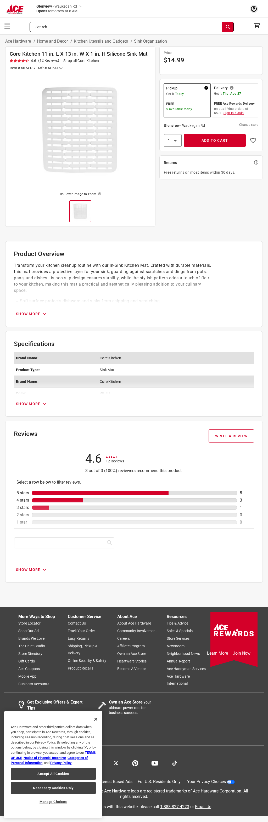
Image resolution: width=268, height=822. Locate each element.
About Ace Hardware (134, 623)
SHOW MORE (28, 314)
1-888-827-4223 (174, 806)
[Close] (96, 719)
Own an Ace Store (131, 654)
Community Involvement (137, 631)
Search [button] (41, 27)
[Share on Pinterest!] (135, 763)
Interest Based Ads (115, 781)
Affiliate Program (131, 646)
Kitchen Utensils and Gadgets (101, 41)
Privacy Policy (61, 763)
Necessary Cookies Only (53, 788)
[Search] (228, 27)
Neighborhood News (183, 654)
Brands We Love (31, 639)
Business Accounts (33, 684)
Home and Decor (53, 41)
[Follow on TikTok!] (174, 763)
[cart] (258, 25)
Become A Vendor (131, 669)
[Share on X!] (116, 763)
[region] (53, 764)
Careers (123, 639)
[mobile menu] (7, 25)
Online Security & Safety (87, 661)
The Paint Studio (31, 646)
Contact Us (77, 623)
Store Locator (29, 623)
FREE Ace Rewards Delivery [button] (234, 103)
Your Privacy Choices (206, 781)
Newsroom (176, 646)
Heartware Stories (132, 661)
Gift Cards (26, 661)
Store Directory (30, 654)
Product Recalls (80, 668)
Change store (248, 125)
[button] (80, 130)
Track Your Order (81, 631)
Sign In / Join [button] (234, 113)
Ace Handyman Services (186, 669)
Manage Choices (53, 802)
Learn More (217, 653)
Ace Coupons (29, 669)
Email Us (203, 806)
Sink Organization (150, 41)
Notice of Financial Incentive (45, 758)
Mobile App (27, 676)
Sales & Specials (180, 631)
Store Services (178, 639)
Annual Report (178, 661)
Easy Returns (78, 639)
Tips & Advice (177, 623)
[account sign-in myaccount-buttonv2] (255, 8)
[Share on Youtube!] (154, 763)
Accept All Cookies (53, 774)
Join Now (241, 653)
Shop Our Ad (28, 631)
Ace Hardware (18, 41)
